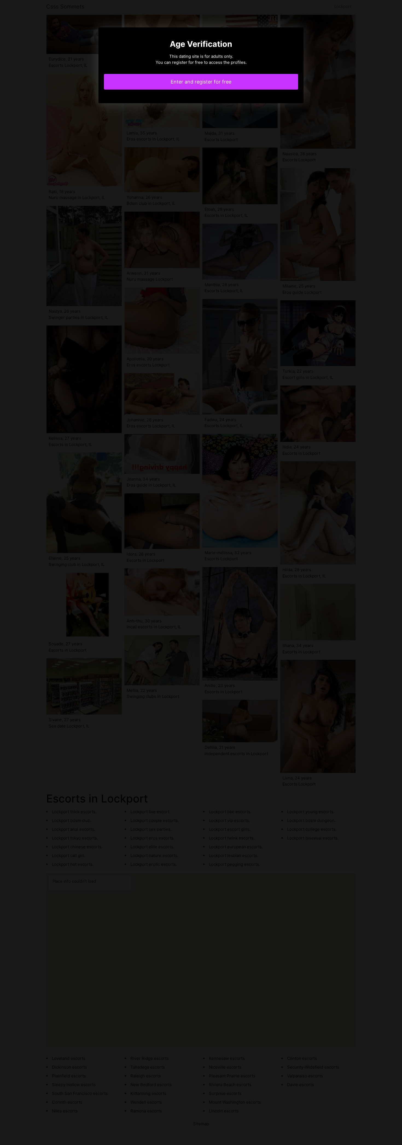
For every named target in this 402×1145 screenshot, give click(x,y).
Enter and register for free (201, 82)
